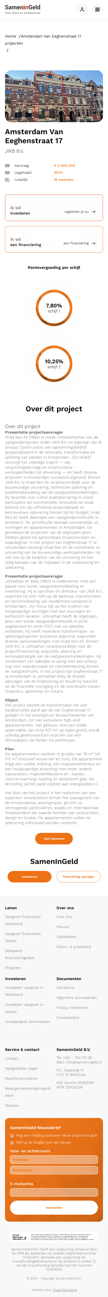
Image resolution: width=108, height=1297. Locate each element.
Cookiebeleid (68, 1017)
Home (10, 36)
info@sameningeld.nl (84, 1062)
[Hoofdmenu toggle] (97, 9)
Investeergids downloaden (27, 1021)
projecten (14, 43)
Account (82, 9)
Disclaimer (66, 987)
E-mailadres (23, 1183)
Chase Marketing (64, 1290)
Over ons (64, 916)
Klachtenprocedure (21, 1078)
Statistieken (67, 937)
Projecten (13, 968)
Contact (12, 1058)
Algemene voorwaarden (77, 997)
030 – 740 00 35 (77, 1057)
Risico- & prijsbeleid (74, 947)
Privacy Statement (72, 1007)
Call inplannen (54, 838)
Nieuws (63, 926)
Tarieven (12, 1105)
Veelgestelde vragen (21, 1068)
